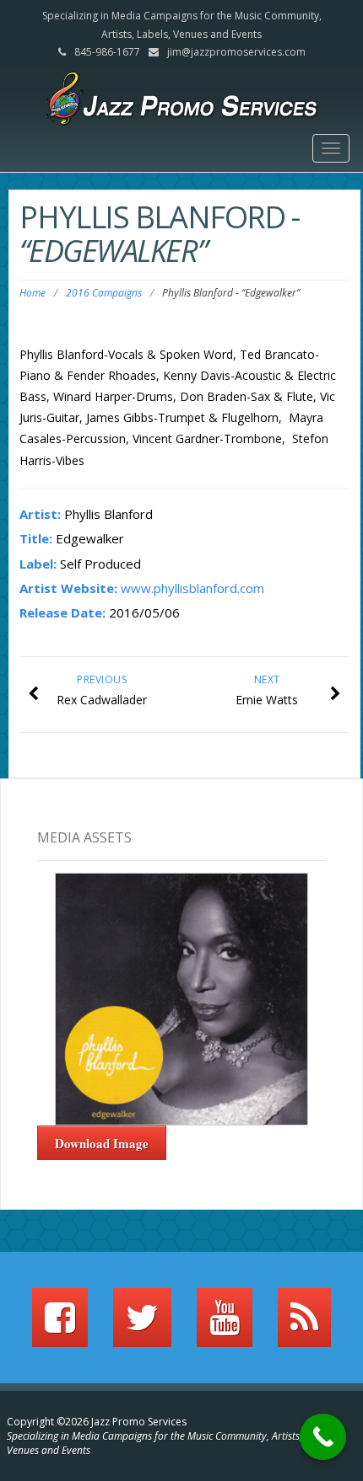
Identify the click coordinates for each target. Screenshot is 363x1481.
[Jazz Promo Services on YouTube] (224, 1325)
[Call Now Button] (323, 1437)
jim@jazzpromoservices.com (236, 52)
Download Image (102, 1143)
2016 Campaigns (104, 293)
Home (32, 293)
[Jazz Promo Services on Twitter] (142, 1325)
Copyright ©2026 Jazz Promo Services (97, 1421)
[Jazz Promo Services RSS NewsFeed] (304, 1325)
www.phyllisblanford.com (192, 588)
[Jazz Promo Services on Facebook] (59, 1325)
